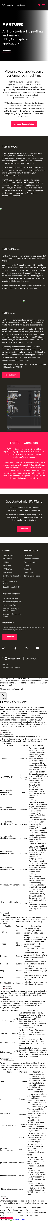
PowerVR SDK (8, 555)
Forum (26, 566)
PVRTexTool (7, 569)
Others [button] (3, 1197)
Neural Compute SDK (11, 587)
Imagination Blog (9, 605)
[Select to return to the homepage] (13, 5)
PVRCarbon (7, 559)
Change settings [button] (7, 689)
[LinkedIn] (3, 648)
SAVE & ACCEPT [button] (6, 1218)
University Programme (11, 602)
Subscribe (10, 637)
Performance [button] (5, 987)
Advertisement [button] (6, 1059)
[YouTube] (37, 648)
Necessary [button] (4, 730)
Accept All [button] (18, 689)
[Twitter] (15, 648)
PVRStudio (6, 566)
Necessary (7, 732)
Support (27, 569)
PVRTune (6, 562)
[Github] (26, 648)
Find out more (11, 375)
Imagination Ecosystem (11, 593)
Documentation (30, 562)
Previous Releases (31, 559)
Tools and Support (31, 551)
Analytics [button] (4, 997)
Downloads (28, 555)
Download (6, 51)
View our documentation (24, 124)
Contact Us (28, 572)
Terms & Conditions (32, 576)
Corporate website (10, 598)
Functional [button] (4, 913)
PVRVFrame (7, 572)
